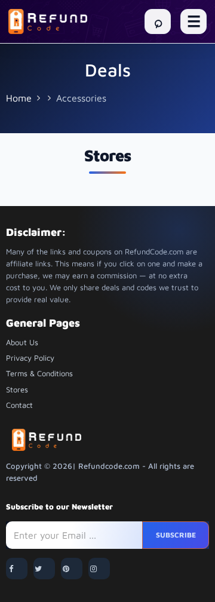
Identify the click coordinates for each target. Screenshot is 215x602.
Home (19, 98)
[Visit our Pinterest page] (71, 568)
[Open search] (158, 21)
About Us (22, 342)
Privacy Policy (30, 358)
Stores (17, 389)
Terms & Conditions (39, 373)
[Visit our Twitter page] (44, 568)
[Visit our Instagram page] (99, 568)
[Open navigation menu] (193, 21)
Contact (19, 405)
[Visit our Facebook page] (16, 568)
